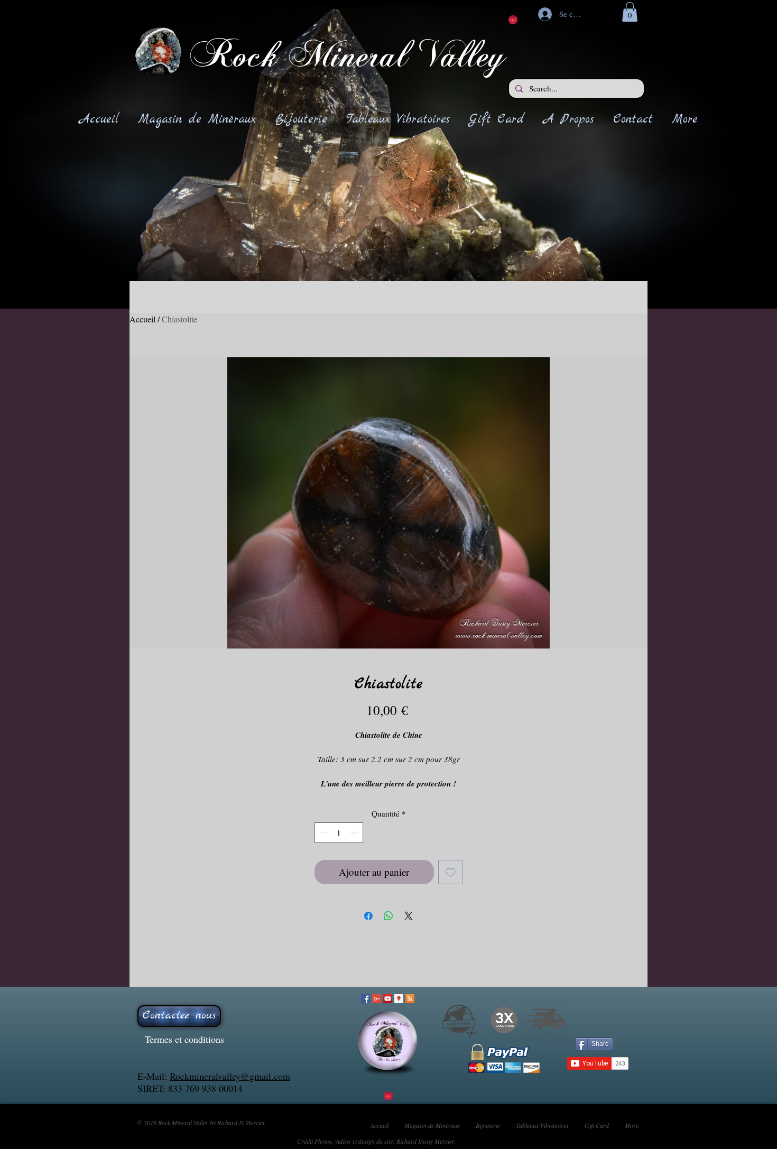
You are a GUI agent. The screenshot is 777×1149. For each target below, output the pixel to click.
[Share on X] (408, 916)
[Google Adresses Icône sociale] (398, 998)
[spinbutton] (339, 832)
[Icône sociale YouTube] (387, 998)
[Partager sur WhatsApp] (388, 916)
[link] (630, 12)
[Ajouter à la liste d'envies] (450, 872)
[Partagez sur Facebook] (368, 916)
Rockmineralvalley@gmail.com (230, 1076)
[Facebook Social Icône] (365, 998)
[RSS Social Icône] (409, 998)
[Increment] (355, 832)
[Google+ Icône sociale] (376, 998)
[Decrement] (323, 832)
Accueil (142, 319)
